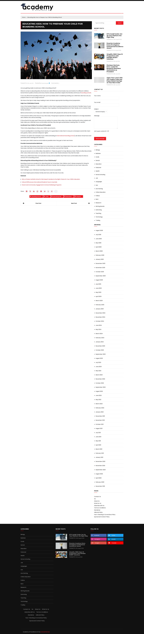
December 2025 (100, 263)
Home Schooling (100, 174)
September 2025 (101, 276)
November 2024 (100, 317)
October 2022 (100, 383)
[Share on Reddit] (44, 191)
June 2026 (99, 239)
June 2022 (99, 395)
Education (69, 196)
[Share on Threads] (51, 191)
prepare (78, 196)
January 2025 (100, 309)
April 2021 (98, 445)
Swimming (99, 209)
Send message (100, 138)
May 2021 (98, 441)
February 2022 (100, 408)
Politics (98, 195)
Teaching (98, 213)
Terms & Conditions (100, 508)
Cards (97, 157)
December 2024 (100, 313)
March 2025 (99, 300)
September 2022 (101, 387)
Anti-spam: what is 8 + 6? (101, 131)
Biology (98, 150)
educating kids (57, 196)
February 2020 (100, 482)
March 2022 (99, 404)
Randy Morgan (44, 83)
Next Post (74, 203)
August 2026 (99, 230)
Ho (95, 499)
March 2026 (99, 251)
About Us (96, 501)
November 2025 (100, 267)
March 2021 (99, 449)
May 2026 (98, 243)
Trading (98, 220)
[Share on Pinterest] (41, 191)
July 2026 (98, 234)
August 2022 (99, 391)
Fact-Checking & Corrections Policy (104, 514)
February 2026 (100, 255)
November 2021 (100, 420)
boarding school (36, 196)
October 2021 (100, 424)
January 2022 (100, 412)
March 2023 (99, 375)
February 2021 (100, 453)
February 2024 (100, 338)
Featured (98, 167)
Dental (98, 160)
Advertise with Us (99, 505)
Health (98, 171)
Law (97, 185)
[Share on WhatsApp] (37, 191)
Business (98, 153)
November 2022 (100, 379)
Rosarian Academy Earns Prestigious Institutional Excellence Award (115, 45)
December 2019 (100, 486)
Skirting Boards (100, 206)
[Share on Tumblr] (48, 191)
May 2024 (98, 329)
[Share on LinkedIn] (33, 191)
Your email (97, 102)
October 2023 (100, 350)
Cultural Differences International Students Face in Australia (39, 182)
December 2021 (100, 416)
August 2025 (99, 280)
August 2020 (99, 474)
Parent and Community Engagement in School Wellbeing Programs (41, 185)
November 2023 (100, 346)
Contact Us (97, 496)
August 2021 (99, 428)
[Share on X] (30, 191)
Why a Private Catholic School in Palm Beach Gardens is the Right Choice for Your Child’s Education (51, 179)
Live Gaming (99, 188)
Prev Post (38, 203)
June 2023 (99, 366)
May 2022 (98, 399)
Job (97, 178)
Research (98, 202)
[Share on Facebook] (26, 191)
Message (96, 116)
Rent (97, 199)
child (47, 196)
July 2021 (98, 432)
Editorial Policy (98, 512)
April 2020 (98, 478)
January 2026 (100, 259)
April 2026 (98, 247)
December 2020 (100, 461)
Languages (99, 181)
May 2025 (98, 292)
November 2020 (100, 465)
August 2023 (99, 358)
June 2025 (99, 288)
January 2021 (99, 457)
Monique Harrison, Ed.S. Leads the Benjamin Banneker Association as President (114, 68)
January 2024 (100, 342)
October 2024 (100, 321)
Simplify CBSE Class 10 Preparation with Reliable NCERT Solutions (115, 56)
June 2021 (98, 437)
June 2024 (99, 325)
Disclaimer (97, 510)
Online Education (101, 192)
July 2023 (98, 362)
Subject (99, 110)
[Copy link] (56, 191)
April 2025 (98, 296)
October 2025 (100, 272)
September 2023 (101, 354)
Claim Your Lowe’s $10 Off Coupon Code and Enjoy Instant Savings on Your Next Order (114, 80)
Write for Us (97, 503)
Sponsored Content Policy (102, 517)
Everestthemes (45, 632)
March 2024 (99, 333)
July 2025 (98, 284)
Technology (99, 217)
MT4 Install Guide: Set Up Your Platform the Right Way (114, 35)
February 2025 (100, 305)
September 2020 (101, 470)
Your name (97, 96)
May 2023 (98, 371)
